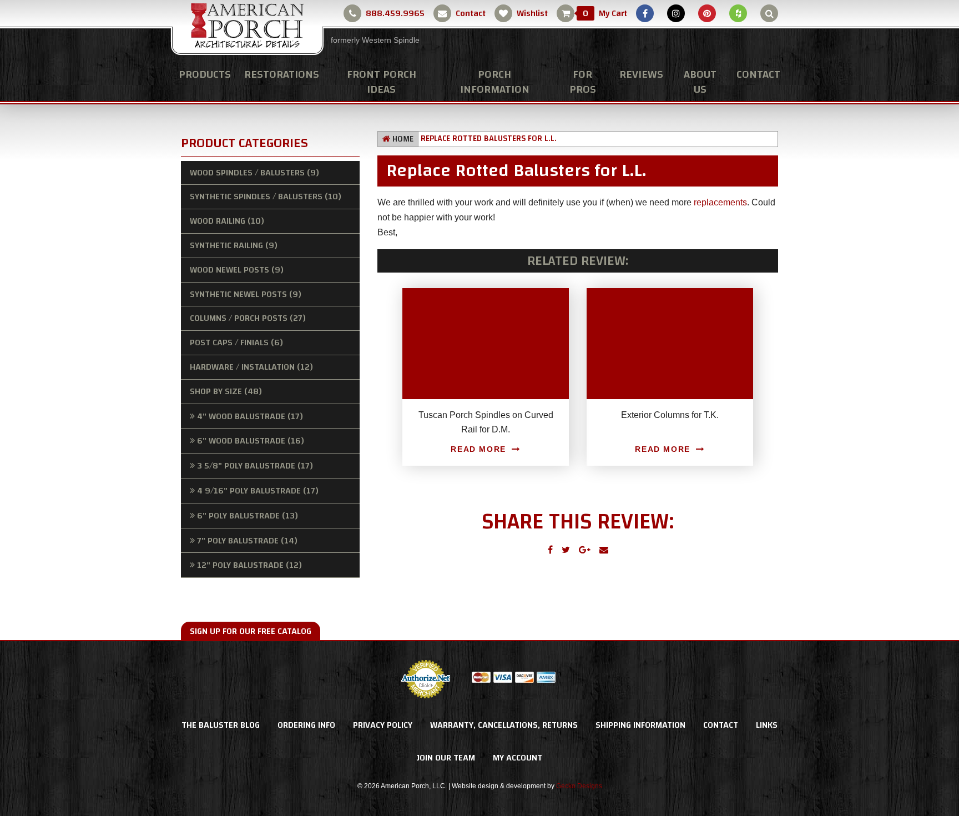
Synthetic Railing (233, 245)
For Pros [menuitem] (582, 81)
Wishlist (532, 13)
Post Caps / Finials (236, 342)
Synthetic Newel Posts (245, 294)
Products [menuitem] (205, 74)
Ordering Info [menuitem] (306, 725)
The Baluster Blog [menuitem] (220, 725)
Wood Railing (227, 221)
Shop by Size (226, 391)
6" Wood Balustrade (250, 440)
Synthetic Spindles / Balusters (265, 196)
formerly (375, 40)
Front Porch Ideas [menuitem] (381, 81)
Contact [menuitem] (758, 74)
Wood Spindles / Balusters (254, 172)
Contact (471, 13)
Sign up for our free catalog (250, 631)
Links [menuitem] (767, 725)
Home (402, 139)
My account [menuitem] (517, 757)
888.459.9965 (395, 13)
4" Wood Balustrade (250, 416)
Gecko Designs (579, 786)
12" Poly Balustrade (249, 565)
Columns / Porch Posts (248, 318)
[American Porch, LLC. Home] (247, 28)
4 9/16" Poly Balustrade (258, 490)
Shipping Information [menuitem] (640, 725)
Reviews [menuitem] (641, 74)
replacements (720, 202)
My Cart (605, 13)
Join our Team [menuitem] (446, 757)
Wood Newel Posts (237, 269)
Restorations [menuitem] (281, 74)
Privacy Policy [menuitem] (382, 725)
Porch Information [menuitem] (494, 81)
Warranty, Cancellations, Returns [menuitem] (504, 725)
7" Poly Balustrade (247, 540)
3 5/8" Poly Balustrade (255, 465)
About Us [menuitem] (700, 81)
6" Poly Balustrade (247, 515)
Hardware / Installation (251, 367)
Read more (478, 449)
